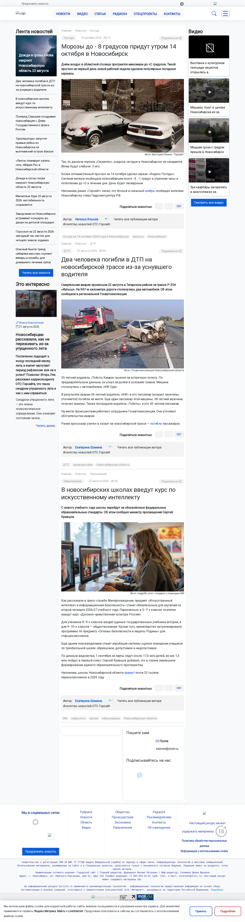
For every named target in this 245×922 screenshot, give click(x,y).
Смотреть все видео (209, 202)
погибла (156, 423)
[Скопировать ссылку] (179, 206)
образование (111, 718)
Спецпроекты (145, 14)
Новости (63, 14)
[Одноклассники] (168, 206)
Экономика (122, 822)
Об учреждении (159, 827)
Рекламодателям (159, 817)
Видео (82, 14)
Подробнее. (217, 889)
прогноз (138, 236)
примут (129, 672)
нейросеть (78, 718)
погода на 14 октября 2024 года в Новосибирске (96, 236)
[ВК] (159, 206)
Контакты (172, 14)
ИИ (65, 718)
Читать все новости (36, 273)
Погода (94, 30)
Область (86, 822)
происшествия (82, 464)
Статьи (100, 14)
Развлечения (122, 827)
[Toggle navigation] (225, 13)
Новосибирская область (113, 464)
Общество (122, 812)
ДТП (93, 243)
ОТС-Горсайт (101, 224)
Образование (98, 473)
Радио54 (120, 14)
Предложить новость (35, 3)
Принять (201, 911)
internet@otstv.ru (167, 749)
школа (94, 718)
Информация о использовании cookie (204, 851)
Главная (66, 30)
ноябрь (150, 191)
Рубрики (86, 812)
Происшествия (122, 817)
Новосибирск (157, 236)
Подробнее (227, 911)
